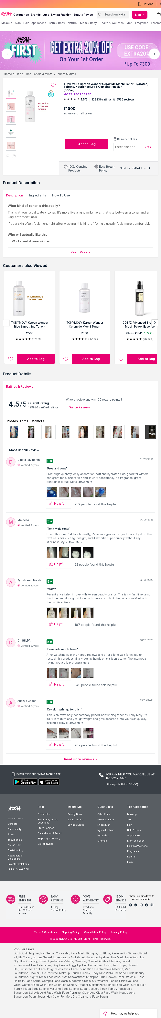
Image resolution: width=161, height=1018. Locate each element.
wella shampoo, (116, 973)
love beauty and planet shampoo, (76, 957)
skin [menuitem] (18, 23)
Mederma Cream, (80, 980)
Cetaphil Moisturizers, (92, 984)
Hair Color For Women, (62, 984)
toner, (43, 961)
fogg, (72, 965)
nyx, (64, 977)
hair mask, (117, 957)
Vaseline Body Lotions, (64, 988)
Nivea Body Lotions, (36, 988)
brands (36, 14)
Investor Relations (18, 864)
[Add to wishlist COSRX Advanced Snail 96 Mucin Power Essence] (121, 359)
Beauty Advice (83, 14)
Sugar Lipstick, (89, 988)
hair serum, (47, 953)
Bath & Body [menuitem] (57, 23)
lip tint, (82, 965)
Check (148, 146)
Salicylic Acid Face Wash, (45, 992)
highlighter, (32, 953)
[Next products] (155, 323)
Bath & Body (134, 830)
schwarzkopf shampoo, (83, 977)
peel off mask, (127, 977)
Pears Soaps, (37, 996)
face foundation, (82, 969)
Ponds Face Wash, (118, 984)
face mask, (78, 953)
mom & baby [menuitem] (88, 23)
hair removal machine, (109, 969)
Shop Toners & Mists (38, 74)
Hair (129, 824)
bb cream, (25, 957)
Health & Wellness (137, 846)
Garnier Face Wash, (34, 984)
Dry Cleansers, (82, 996)
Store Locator (46, 827)
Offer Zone (103, 814)
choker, (35, 973)
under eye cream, (100, 965)
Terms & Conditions (45, 932)
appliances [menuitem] (38, 23)
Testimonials (15, 839)
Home (8, 74)
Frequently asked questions (48, 821)
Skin (18, 74)
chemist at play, (98, 961)
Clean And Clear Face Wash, (100, 992)
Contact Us (44, 814)
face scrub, (33, 980)
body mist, (98, 973)
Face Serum (100, 996)
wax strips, (120, 965)
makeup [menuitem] (6, 23)
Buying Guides (76, 824)
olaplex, (85, 973)
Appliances (133, 835)
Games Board (75, 819)
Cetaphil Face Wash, (55, 980)
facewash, (54, 977)
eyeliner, (104, 957)
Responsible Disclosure (15, 857)
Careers (12, 823)
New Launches (105, 819)
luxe (46, 14)
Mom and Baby (136, 840)
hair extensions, (41, 965)
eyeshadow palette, (61, 961)
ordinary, (32, 961)
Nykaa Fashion (61, 14)
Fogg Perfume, (71, 992)
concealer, (63, 953)
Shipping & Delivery (49, 838)
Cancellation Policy (95, 932)
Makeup (132, 814)
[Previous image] (8, 156)
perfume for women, (125, 953)
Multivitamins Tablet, (105, 980)
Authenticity (14, 829)
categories (21, 14)
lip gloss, (105, 953)
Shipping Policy (71, 932)
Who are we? (15, 818)
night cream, (38, 977)
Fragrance (133, 851)
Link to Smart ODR (18, 869)
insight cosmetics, (58, 969)
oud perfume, (50, 973)
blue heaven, (108, 977)
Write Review (79, 407)
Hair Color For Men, (59, 996)
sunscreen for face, (33, 969)
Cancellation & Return (50, 833)
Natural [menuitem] (72, 23)
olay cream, (60, 965)
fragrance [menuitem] (141, 23)
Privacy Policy (119, 932)
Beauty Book (75, 814)
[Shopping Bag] (158, 14)
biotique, (92, 953)
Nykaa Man (103, 824)
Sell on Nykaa (45, 843)
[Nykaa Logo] (6, 13)
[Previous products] (6, 323)
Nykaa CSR (14, 845)
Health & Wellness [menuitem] (112, 23)
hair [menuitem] (26, 23)
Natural (131, 856)
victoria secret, (43, 957)
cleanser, (81, 961)
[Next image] (14, 156)
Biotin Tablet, (108, 988)
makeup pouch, (69, 973)
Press (11, 834)
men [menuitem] (129, 23)
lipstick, (19, 953)
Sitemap (102, 840)
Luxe (130, 861)
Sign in (139, 14)
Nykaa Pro (103, 835)
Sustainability (15, 850)
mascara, (115, 961)
